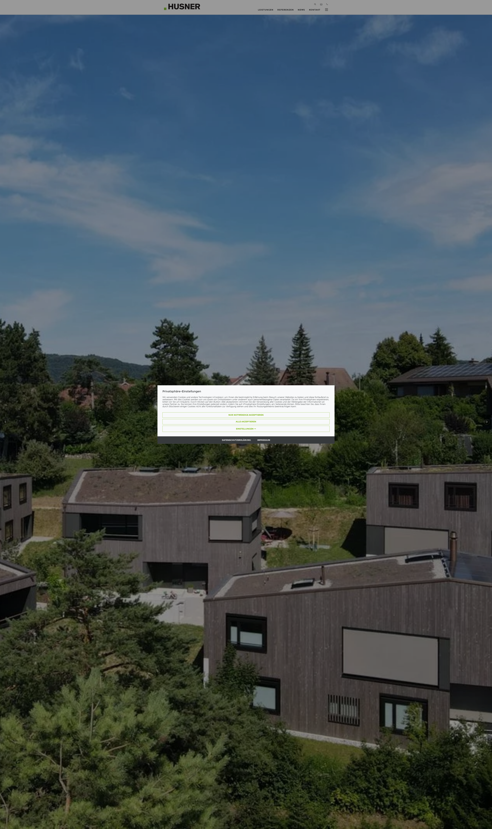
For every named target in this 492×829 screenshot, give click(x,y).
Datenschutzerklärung (236, 440)
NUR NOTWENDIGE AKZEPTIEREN (246, 415)
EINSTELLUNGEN (245, 429)
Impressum (263, 440)
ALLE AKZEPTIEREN (246, 422)
